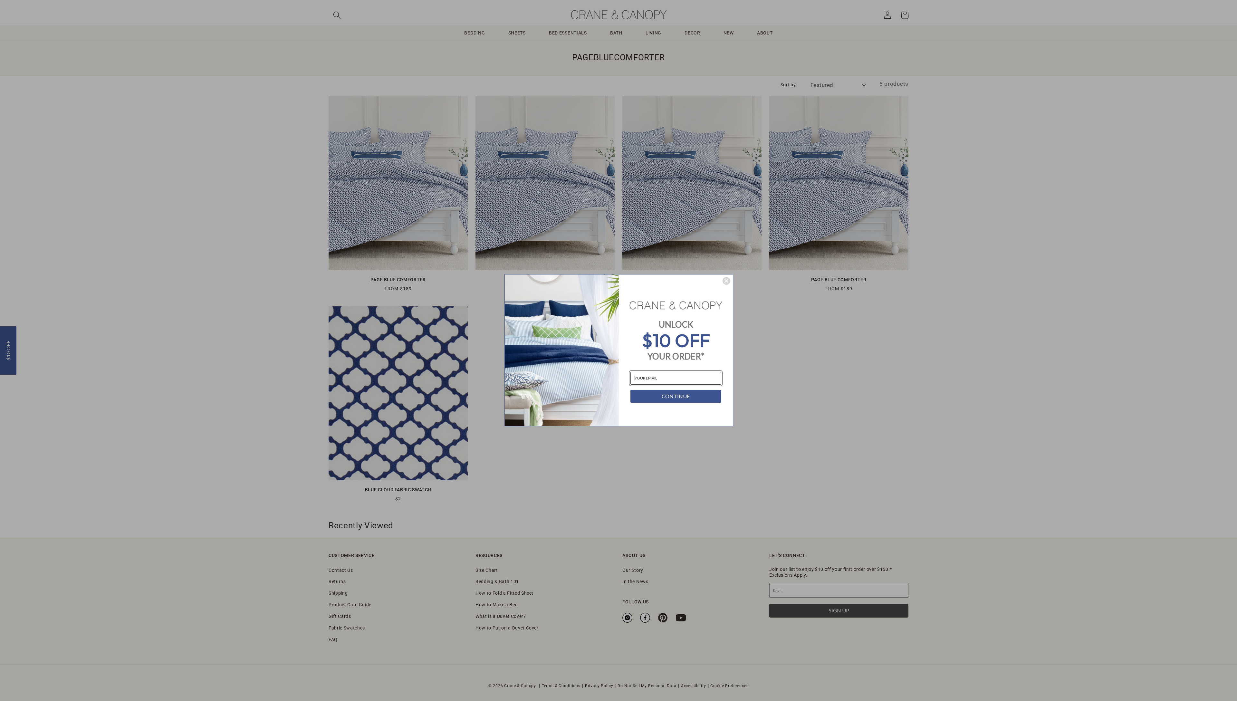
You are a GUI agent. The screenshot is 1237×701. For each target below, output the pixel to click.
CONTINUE (676, 396)
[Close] (726, 281)
